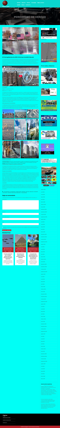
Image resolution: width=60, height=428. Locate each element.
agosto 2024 (43, 244)
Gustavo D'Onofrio (9, 249)
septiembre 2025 (44, 216)
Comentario (4, 199)
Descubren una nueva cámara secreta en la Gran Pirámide (20, 255)
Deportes (24, 2)
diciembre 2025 (44, 209)
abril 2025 (42, 229)
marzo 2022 (43, 316)
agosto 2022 (43, 304)
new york (27, 191)
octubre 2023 (43, 269)
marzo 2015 (43, 378)
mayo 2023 (43, 281)
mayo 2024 (43, 251)
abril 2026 (42, 199)
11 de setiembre (12, 191)
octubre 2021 (43, 328)
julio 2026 (42, 192)
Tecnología (33, 2)
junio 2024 (43, 249)
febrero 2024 (43, 259)
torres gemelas (24, 192)
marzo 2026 (43, 201)
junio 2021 (42, 338)
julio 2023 (42, 276)
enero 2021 (43, 351)
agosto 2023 (43, 274)
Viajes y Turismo (40, 2)
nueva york (32, 191)
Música (23, 4)
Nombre (4, 212)
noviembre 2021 (44, 326)
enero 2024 (43, 261)
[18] (43, 83)
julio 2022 (42, 306)
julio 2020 (42, 366)
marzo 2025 (43, 231)
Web (3, 222)
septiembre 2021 (44, 331)
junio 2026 (43, 194)
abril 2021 (42, 343)
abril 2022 (42, 314)
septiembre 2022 (44, 301)
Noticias (18, 2)
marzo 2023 (43, 286)
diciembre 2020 (44, 353)
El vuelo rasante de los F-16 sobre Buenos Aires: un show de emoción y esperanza (8, 256)
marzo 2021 (43, 346)
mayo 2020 (43, 371)
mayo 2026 (43, 197)
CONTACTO (28, 4)
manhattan (23, 191)
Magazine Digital (5, 6)
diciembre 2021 (43, 323)
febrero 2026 (43, 204)
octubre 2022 (43, 299)
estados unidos (18, 191)
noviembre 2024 (44, 236)
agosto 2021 (43, 333)
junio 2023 (43, 279)
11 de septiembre (7, 191)
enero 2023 (43, 291)
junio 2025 (43, 224)
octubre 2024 (43, 239)
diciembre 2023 (43, 264)
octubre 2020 (43, 358)
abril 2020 (42, 373)
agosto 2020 (43, 363)
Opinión (18, 4)
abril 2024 (43, 254)
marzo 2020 (43, 376)
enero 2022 (43, 321)
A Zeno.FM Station (44, 39)
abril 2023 (42, 284)
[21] (53, 83)
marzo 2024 (43, 256)
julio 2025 (42, 221)
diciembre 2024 (44, 234)
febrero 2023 (43, 289)
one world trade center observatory (14, 192)
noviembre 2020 (44, 356)
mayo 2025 (43, 226)
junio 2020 (43, 368)
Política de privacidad (6, 417)
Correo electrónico (5, 217)
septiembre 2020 (44, 361)
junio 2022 (43, 309)
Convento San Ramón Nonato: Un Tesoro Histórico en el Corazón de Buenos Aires (33, 256)
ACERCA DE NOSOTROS (7, 420)
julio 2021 (42, 336)
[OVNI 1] (46, 83)
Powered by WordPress (35, 426)
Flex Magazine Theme (27, 426)
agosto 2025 (43, 219)
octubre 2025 (43, 214)
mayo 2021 (43, 341)
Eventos (28, 2)
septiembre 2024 (44, 241)
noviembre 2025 (44, 211)
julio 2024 (42, 246)
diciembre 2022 (43, 294)
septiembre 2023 (44, 271)
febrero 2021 (43, 348)
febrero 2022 (43, 319)
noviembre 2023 (44, 266)
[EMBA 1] (49, 83)
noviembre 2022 (44, 296)
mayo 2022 (43, 311)
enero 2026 (43, 206)
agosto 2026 (43, 189)
